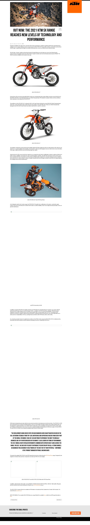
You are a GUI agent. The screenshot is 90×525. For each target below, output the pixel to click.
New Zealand (54, 513)
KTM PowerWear (36, 485)
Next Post (59, 499)
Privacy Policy (59, 517)
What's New (20, 43)
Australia (44, 513)
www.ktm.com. (19, 490)
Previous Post (14, 499)
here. (11, 496)
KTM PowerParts (49, 455)
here (45, 495)
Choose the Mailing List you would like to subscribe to (21, 513)
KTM (12, 43)
